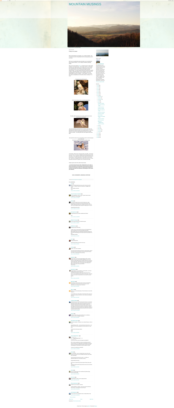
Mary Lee (72, 289)
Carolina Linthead (74, 300)
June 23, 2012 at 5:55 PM (75, 332)
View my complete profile (100, 81)
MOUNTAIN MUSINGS (85, 4)
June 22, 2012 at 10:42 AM (75, 190)
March (99, 128)
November (100, 96)
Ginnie (72, 370)
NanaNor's (73, 257)
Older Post (91, 399)
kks (71, 183)
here (80, 65)
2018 (98, 86)
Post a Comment (72, 397)
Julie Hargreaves (74, 392)
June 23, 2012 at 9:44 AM (75, 297)
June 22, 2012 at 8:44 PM (75, 278)
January (99, 131)
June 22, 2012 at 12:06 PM (75, 216)
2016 (98, 89)
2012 (98, 95)
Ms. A (72, 239)
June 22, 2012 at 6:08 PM (75, 266)
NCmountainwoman (74, 383)
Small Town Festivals (101, 112)
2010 (98, 134)
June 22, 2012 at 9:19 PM (75, 286)
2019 (98, 85)
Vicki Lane (72, 377)
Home (81, 399)
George (72, 313)
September (100, 99)
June (99, 102)
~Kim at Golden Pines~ (75, 335)
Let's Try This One (101, 120)
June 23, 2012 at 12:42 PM (75, 310)
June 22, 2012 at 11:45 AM (75, 197)
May (99, 125)
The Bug (72, 247)
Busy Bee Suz (73, 269)
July (99, 100)
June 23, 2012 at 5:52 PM (75, 317)
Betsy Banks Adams (74, 320)
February (99, 129)
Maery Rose (73, 281)
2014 (98, 92)
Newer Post (71, 399)
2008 (98, 137)
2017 (98, 88)
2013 (98, 93)
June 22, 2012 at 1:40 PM (75, 222)
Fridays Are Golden (101, 103)
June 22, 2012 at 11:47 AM (75, 208)
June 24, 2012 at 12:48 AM (75, 348)
